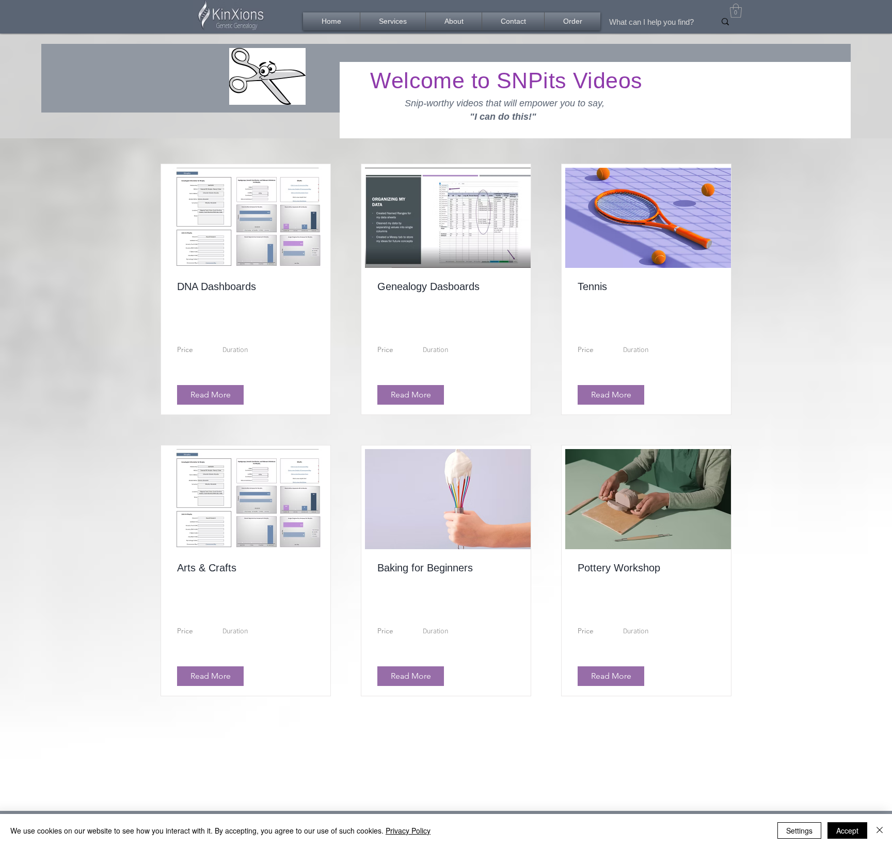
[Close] (879, 830)
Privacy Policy (408, 830)
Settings (799, 830)
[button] (736, 11)
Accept (847, 830)
